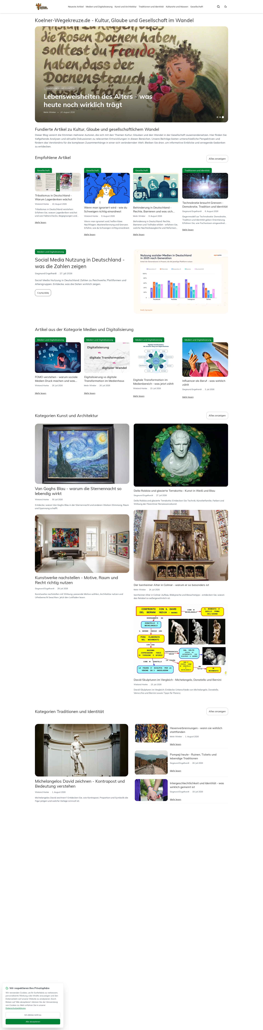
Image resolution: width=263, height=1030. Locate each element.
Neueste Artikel (76, 6)
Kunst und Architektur (125, 6)
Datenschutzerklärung (15, 1008)
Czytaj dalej (43, 292)
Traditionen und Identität (151, 6)
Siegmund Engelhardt (192, 211)
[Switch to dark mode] (225, 6)
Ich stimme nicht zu (33, 1015)
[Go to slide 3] (223, 117)
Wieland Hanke (42, 204)
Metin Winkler (50, 112)
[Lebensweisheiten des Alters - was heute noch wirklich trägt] (131, 74)
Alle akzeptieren (33, 1021)
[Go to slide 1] (217, 117)
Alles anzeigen (217, 158)
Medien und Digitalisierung (99, 6)
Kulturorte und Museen (177, 6)
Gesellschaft (196, 6)
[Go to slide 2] (220, 117)
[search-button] (218, 6)
